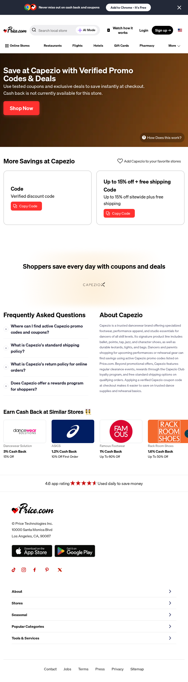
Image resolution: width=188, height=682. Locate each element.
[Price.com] (33, 518)
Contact (50, 669)
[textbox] (180, 30)
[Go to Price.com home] (15, 30)
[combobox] (65, 30)
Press (100, 669)
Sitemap (137, 669)
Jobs (67, 669)
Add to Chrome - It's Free (128, 7)
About (17, 591)
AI (89, 29)
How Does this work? (164, 138)
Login (143, 30)
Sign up (161, 30)
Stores (17, 603)
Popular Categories (28, 626)
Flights (77, 45)
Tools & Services (25, 638)
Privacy (118, 669)
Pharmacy (147, 45)
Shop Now (21, 108)
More (172, 45)
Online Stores (20, 45)
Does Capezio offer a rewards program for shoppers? (44, 386)
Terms (83, 669)
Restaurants (53, 45)
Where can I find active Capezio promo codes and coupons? (44, 329)
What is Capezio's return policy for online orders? (46, 367)
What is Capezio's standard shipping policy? (42, 348)
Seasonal (19, 615)
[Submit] (34, 31)
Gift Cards (121, 45)
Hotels (98, 45)
